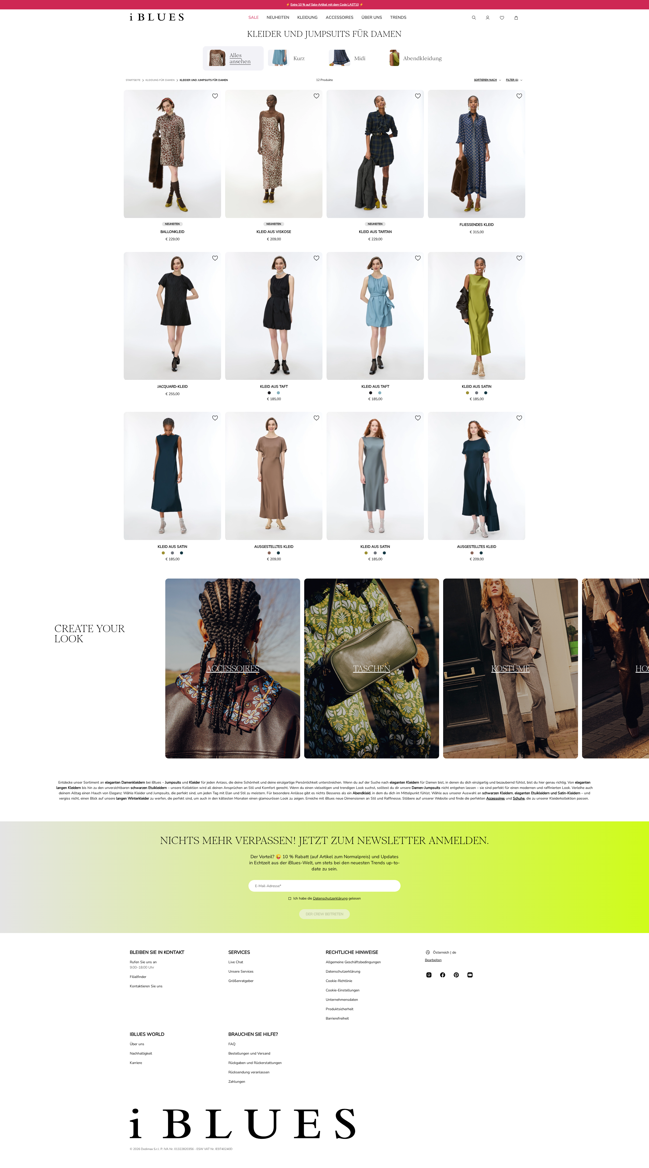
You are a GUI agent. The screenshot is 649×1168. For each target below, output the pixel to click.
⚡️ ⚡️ (324, 5)
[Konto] (488, 18)
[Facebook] (443, 975)
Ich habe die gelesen (327, 898)
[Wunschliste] (502, 18)
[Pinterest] (456, 975)
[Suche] (474, 18)
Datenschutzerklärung (330, 898)
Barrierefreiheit (337, 1018)
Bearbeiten (433, 960)
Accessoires (495, 798)
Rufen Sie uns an (143, 962)
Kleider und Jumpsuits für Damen (204, 80)
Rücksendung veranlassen (248, 1072)
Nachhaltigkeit (141, 1053)
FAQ (232, 1044)
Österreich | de (444, 952)
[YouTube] (470, 975)
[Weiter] (211, 154)
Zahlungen (236, 1081)
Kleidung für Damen (160, 80)
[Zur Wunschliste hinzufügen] (215, 96)
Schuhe (519, 798)
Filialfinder (138, 976)
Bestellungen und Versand (249, 1053)
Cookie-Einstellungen (342, 990)
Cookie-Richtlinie (339, 980)
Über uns (137, 1044)
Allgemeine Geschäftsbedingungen (353, 962)
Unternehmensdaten (342, 999)
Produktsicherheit (339, 1009)
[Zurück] (133, 154)
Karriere (136, 1062)
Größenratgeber (241, 980)
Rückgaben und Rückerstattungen (255, 1062)
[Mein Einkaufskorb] (516, 18)
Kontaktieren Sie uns (146, 986)
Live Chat (235, 962)
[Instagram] (429, 975)
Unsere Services (241, 971)
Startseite (133, 80)
